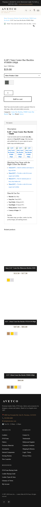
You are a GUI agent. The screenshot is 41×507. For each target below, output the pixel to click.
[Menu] (38, 10)
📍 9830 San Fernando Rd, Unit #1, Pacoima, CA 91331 (19, 415)
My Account (5, 484)
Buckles (16, 18)
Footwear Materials (8, 445)
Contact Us (26, 435)
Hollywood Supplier (29, 442)
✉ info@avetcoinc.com (9, 421)
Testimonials (26, 438)
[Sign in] (30, 10)
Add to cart (17, 99)
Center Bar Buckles (23, 18)
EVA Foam (5, 438)
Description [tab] (9, 123)
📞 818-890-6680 (7, 418)
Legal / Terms (27, 452)
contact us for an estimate (25, 4)
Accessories (11, 18)
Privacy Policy (27, 456)
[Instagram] (9, 502)
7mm (13, 114)
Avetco (21, 114)
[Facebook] (4, 502)
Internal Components (8, 452)
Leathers (4, 435)
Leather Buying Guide (8, 474)
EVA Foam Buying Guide (9, 470)
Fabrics (4, 442)
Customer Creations (28, 445)
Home (5, 18)
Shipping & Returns (28, 449)
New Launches (6, 459)
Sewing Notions (7, 456)
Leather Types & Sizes (9, 477)
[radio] (7, 82)
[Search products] (26, 10)
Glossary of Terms (7, 480)
